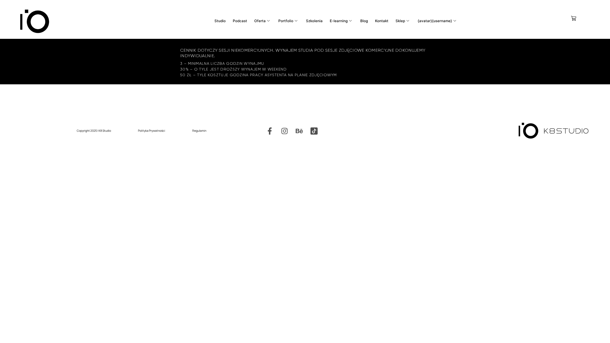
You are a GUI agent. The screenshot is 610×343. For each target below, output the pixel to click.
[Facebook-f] (270, 131)
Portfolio (285, 21)
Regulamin (199, 131)
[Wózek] (573, 18)
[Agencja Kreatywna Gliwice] (314, 131)
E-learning (339, 21)
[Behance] (299, 131)
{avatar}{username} (435, 21)
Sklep (400, 21)
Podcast (240, 21)
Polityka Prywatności (151, 131)
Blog (364, 21)
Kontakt (381, 21)
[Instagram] (284, 131)
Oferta (260, 21)
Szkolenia (314, 21)
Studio (220, 21)
